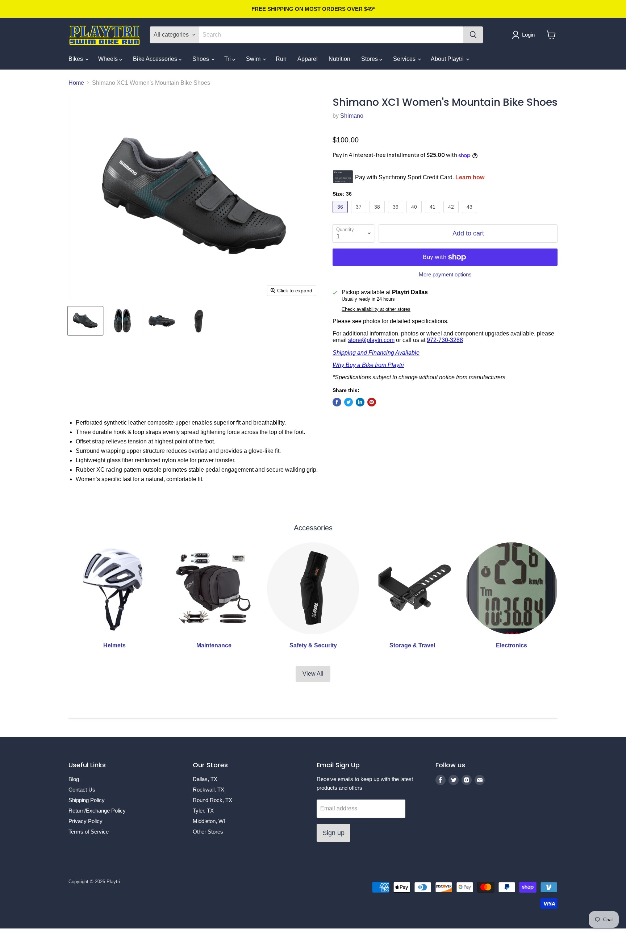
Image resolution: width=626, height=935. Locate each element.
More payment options (445, 274)
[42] (451, 215)
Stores (370, 59)
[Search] (473, 34)
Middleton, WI (209, 821)
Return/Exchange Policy (97, 810)
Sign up (333, 832)
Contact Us (81, 789)
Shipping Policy (86, 800)
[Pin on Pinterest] (371, 402)
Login (528, 35)
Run (281, 59)
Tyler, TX (203, 810)
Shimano (351, 116)
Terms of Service (88, 831)
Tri (228, 59)
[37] (359, 215)
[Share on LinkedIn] (360, 402)
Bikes (76, 59)
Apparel (307, 59)
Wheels (108, 59)
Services (405, 59)
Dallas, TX (205, 779)
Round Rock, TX (212, 800)
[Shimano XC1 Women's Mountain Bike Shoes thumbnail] (85, 320)
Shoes (201, 59)
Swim (254, 59)
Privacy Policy (85, 821)
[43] (470, 215)
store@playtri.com (371, 340)
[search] (331, 34)
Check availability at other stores (376, 309)
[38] (378, 215)
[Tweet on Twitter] (348, 402)
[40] (414, 215)
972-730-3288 (445, 340)
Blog (73, 779)
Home (76, 83)
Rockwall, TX (208, 789)
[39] (396, 215)
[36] (341, 215)
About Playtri (448, 59)
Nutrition (339, 59)
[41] (433, 215)
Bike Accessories (156, 59)
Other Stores (208, 831)
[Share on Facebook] (337, 402)
